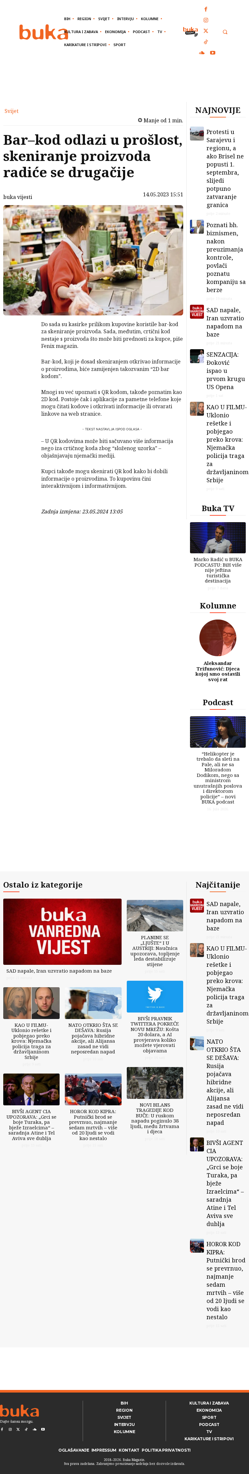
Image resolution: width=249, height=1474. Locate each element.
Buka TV (218, 508)
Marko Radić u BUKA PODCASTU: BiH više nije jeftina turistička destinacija (218, 570)
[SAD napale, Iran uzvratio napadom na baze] (197, 312)
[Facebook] (206, 10)
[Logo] (43, 32)
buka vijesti (17, 197)
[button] (225, 32)
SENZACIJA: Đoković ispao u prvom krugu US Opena (226, 370)
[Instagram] (206, 21)
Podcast (218, 702)
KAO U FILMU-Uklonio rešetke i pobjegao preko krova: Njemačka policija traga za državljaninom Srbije (228, 443)
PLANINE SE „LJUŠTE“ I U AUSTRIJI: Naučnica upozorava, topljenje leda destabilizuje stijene (155, 950)
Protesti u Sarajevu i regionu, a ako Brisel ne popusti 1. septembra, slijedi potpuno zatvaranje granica (225, 168)
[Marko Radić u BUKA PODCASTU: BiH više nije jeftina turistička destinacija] (218, 537)
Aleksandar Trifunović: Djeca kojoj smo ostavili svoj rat (218, 671)
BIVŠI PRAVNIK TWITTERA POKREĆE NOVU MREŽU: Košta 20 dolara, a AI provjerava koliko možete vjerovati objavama (155, 1034)
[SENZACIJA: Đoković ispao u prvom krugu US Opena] (197, 356)
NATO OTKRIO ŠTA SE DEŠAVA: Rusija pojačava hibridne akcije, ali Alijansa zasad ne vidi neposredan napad (93, 1038)
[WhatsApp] (24, 372)
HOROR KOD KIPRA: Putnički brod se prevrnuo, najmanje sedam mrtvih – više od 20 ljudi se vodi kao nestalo (93, 1124)
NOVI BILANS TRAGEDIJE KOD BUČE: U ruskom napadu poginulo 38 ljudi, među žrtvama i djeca (154, 1118)
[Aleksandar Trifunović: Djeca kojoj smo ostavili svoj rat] (217, 638)
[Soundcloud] (202, 53)
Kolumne (218, 605)
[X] (24, 342)
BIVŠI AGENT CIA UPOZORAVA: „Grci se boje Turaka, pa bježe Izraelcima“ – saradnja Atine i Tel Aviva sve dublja (31, 1124)
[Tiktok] (206, 42)
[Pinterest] (24, 357)
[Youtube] (212, 53)
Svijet (11, 111)
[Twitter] (206, 31)
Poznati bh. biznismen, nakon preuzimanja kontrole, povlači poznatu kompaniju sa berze (226, 257)
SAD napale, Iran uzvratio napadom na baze (225, 322)
